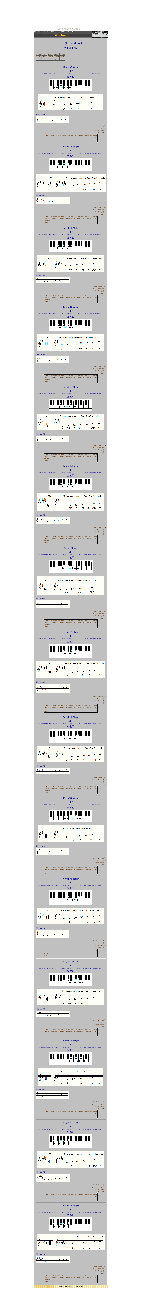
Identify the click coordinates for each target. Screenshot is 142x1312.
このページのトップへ (99, 126)
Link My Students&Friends (79, 137)
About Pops (95, 135)
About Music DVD (88, 135)
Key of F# (50, 56)
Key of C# (44, 54)
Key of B (56, 59)
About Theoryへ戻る (100, 130)
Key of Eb (62, 54)
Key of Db (50, 54)
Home (47, 135)
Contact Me (88, 137)
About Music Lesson (79, 135)
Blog (95, 137)
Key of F (44, 56)
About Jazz (47, 137)
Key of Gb (56, 56)
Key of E (38, 56)
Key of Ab (38, 59)
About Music (54, 137)
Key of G (62, 56)
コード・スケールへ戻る (99, 128)
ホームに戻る (102, 132)
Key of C (38, 54)
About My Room (61, 135)
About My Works (54, 135)
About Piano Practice (69, 135)
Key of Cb (62, 59)
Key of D (56, 54)
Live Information (69, 137)
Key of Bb (50, 59)
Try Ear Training (61, 137)
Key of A (44, 59)
